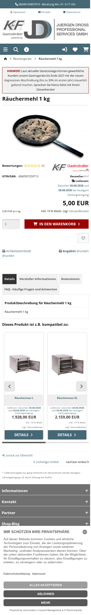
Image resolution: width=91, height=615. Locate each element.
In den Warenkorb (56, 224)
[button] (5, 50)
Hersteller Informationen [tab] (37, 279)
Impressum (18, 12)
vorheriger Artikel (47, 462)
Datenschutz (73, 12)
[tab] (24, 445)
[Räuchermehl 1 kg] (44, 135)
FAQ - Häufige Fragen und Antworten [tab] (30, 289)
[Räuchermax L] (23, 364)
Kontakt (45, 12)
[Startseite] (6, 59)
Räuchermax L (24, 398)
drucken (76, 251)
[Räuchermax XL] (67, 364)
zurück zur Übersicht (19, 455)
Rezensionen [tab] (70, 279)
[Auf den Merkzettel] (83, 238)
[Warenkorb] (85, 50)
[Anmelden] (64, 50)
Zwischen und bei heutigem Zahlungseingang (73, 190)
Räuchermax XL (67, 398)
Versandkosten (79, 211)
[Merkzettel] (75, 50)
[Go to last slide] (9, 386)
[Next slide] (81, 386)
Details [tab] (9, 279)
